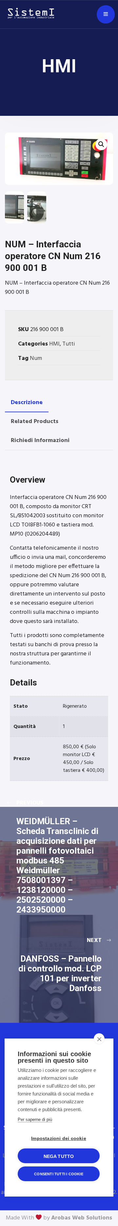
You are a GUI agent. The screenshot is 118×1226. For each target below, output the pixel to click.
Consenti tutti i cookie (58, 1174)
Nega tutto (59, 1156)
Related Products (34, 421)
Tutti (68, 344)
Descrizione (27, 402)
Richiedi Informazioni (40, 440)
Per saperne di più (35, 1119)
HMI (54, 344)
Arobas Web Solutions (81, 1218)
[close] (99, 1038)
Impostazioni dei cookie (58, 1138)
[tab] (27, 402)
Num (36, 358)
